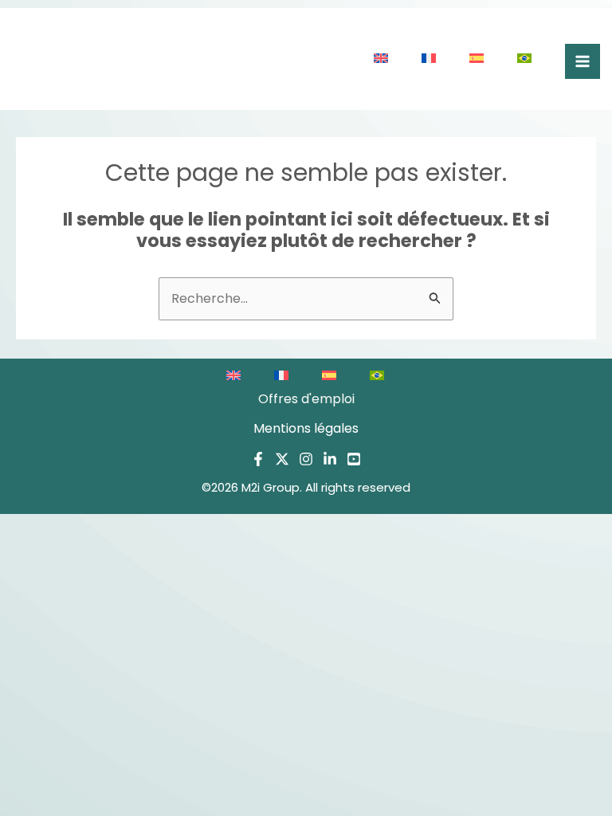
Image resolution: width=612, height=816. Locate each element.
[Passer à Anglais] (382, 59)
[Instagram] (306, 459)
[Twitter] (282, 459)
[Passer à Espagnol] (477, 59)
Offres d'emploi (306, 399)
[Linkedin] (330, 459)
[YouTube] (354, 459)
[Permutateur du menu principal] (582, 61)
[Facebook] (258, 459)
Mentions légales (306, 428)
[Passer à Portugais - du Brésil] (525, 59)
